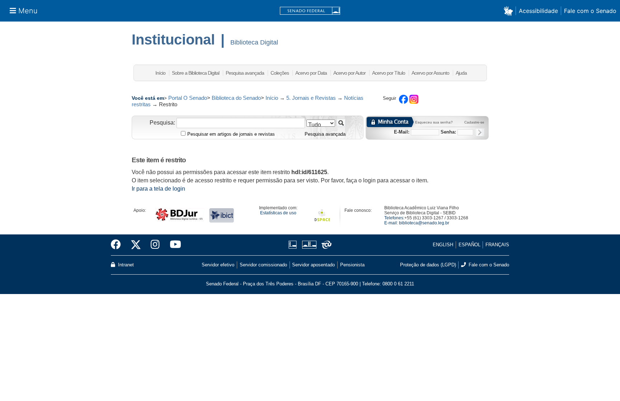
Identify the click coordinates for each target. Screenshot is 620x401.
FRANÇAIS (497, 244)
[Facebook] (118, 244)
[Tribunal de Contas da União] (325, 245)
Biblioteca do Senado (236, 98)
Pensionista (352, 264)
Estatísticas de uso (278, 212)
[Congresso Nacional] (309, 245)
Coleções (280, 73)
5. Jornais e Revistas (311, 98)
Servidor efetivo (218, 264)
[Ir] (341, 123)
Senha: (448, 132)
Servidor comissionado (263, 264)
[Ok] (479, 132)
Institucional (173, 39)
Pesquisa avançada (245, 73)
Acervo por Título (388, 73)
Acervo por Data (311, 73)
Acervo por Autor (349, 73)
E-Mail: (401, 132)
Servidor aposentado (313, 264)
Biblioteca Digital (254, 42)
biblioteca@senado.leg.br (424, 222)
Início (160, 73)
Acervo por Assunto (430, 73)
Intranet (125, 264)
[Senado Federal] (310, 11)
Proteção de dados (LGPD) (428, 264)
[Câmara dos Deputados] (293, 245)
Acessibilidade (538, 10)
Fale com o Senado (590, 10)
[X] (136, 244)
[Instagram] (155, 244)
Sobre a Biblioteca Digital (195, 73)
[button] (510, 10)
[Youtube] (173, 244)
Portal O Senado (187, 98)
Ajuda (461, 73)
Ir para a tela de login (158, 189)
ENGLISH (443, 244)
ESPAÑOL (469, 244)
